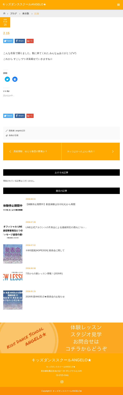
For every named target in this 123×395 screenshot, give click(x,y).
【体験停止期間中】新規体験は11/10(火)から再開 (50, 204)
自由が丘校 (13, 135)
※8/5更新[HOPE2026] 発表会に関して (45, 250)
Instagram (61, 381)
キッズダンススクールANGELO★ (24, 4)
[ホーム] (4, 12)
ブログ (13, 13)
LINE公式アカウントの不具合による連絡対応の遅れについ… (56, 227)
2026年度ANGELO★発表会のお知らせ (45, 296)
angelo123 (20, 131)
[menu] (118, 5)
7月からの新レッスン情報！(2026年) (44, 273)
